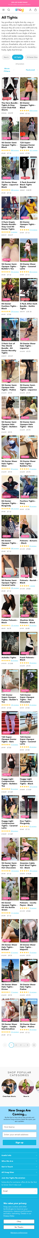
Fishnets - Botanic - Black (28, 542)
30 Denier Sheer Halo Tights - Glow (9, 463)
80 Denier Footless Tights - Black (10, 306)
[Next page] (34, 1045)
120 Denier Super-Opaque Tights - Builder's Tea (10, 698)
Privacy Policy (8, 1216)
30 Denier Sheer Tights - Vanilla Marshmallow (9, 1026)
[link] (30, 9)
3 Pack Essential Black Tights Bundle (27, 184)
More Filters (7, 69)
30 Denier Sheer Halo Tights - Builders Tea (28, 463)
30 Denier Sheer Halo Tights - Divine (9, 986)
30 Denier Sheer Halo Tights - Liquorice (28, 345)
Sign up (19, 1142)
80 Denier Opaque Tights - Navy (28, 224)
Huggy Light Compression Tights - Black (26, 781)
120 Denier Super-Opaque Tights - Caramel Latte (28, 740)
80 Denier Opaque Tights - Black (28, 105)
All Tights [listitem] (17, 57)
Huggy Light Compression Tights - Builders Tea (9, 782)
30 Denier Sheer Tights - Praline (28, 1025)
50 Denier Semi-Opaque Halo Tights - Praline (9, 387)
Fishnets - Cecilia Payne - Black (28, 904)
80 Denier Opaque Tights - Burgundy (9, 503)
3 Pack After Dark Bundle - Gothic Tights (28, 306)
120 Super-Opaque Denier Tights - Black (27, 144)
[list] (19, 57)
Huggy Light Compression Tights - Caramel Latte (10, 824)
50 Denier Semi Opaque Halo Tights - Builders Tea (9, 425)
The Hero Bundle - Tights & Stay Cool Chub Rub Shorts (10, 106)
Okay (19, 1221)
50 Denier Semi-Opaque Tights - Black (9, 144)
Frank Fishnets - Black (27, 658)
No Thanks (19, 1227)
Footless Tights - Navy (28, 502)
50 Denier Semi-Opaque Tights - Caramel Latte (9, 582)
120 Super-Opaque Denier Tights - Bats (9, 739)
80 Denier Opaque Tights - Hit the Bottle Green (9, 906)
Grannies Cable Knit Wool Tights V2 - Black (28, 865)
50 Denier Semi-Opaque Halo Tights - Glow (28, 424)
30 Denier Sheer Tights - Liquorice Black (10, 184)
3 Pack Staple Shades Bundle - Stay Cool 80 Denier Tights (9, 225)
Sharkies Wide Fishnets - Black (27, 621)
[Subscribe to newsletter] (35, 1191)
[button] (3, 9)
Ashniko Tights (9, 657)
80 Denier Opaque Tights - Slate (9, 543)
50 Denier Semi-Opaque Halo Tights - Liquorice (28, 387)
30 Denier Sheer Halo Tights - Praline (28, 986)
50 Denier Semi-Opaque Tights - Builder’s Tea (9, 266)
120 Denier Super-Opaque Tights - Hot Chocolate (27, 698)
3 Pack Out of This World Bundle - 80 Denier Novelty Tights (9, 348)
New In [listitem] (6, 57)
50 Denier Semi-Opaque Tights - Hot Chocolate (9, 865)
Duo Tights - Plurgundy (26, 822)
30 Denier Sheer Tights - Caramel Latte (28, 266)
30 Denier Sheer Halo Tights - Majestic (28, 947)
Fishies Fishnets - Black (10, 621)
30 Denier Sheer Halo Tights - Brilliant (9, 947)
